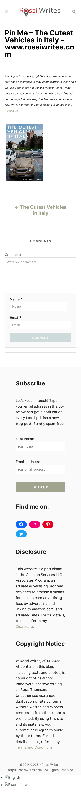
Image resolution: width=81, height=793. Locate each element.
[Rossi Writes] (40, 12)
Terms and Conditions (34, 747)
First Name (25, 439)
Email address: (28, 462)
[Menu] (6, 12)
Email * (15, 317)
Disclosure (11, 110)
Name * (16, 299)
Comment (13, 255)
